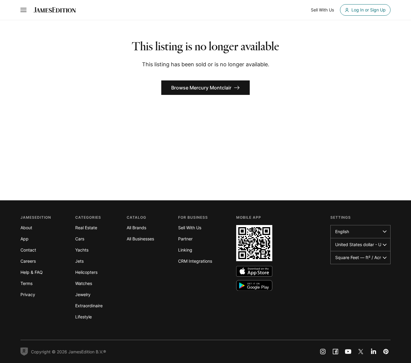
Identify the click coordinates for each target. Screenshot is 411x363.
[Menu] (23, 10)
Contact (28, 249)
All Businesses (140, 238)
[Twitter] (360, 351)
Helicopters (86, 272)
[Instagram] (322, 351)
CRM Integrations (195, 261)
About (26, 227)
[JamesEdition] (54, 10)
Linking (185, 249)
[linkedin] (373, 351)
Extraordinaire (89, 305)
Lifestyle (83, 316)
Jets (79, 261)
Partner (185, 238)
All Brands (136, 227)
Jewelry (83, 294)
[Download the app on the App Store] (254, 271)
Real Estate (86, 227)
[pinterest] (386, 351)
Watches (83, 283)
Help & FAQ (31, 272)
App (24, 238)
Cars (79, 238)
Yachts (81, 249)
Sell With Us (189, 227)
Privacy (27, 294)
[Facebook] (335, 351)
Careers (28, 261)
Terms (26, 283)
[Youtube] (348, 351)
